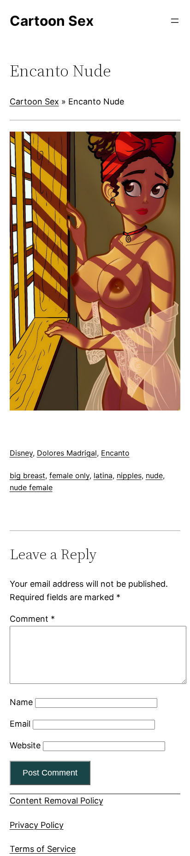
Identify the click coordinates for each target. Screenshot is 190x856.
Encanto (115, 452)
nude (154, 475)
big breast (27, 475)
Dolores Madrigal (67, 452)
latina (103, 475)
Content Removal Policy (56, 800)
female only (69, 475)
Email (20, 724)
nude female (31, 487)
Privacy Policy (37, 825)
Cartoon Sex (34, 101)
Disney (21, 452)
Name (21, 702)
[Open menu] (174, 20)
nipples (129, 475)
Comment (32, 619)
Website (25, 745)
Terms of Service (43, 849)
